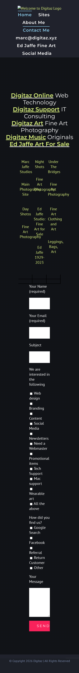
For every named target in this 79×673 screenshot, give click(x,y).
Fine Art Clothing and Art (55, 219)
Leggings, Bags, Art (55, 246)
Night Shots (39, 164)
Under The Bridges (54, 166)
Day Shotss (25, 211)
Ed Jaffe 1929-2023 (39, 255)
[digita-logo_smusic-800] (53, 281)
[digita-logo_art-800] (39, 281)
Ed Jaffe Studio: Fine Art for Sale (39, 221)
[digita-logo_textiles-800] (25, 281)
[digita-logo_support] (39, 276)
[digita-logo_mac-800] (53, 276)
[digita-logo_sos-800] (25, 276)
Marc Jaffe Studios (26, 166)
